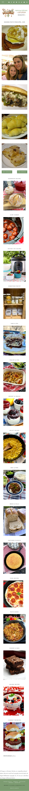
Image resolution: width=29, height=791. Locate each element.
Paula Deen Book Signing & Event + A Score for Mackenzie (14, 80)
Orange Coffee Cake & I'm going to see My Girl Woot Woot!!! (14, 168)
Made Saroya (14, 788)
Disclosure (22, 781)
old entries (22, 171)
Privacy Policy (8, 781)
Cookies (15, 781)
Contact (11, 782)
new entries (7, 171)
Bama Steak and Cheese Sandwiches (14, 110)
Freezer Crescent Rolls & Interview (14, 139)
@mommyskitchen (21, 756)
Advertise (17, 782)
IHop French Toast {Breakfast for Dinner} (14, 51)
